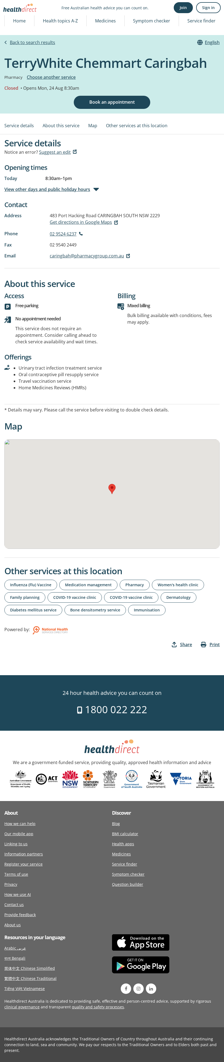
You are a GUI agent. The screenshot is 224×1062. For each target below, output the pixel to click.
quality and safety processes (98, 1006)
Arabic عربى (15, 948)
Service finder (201, 21)
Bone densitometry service (95, 610)
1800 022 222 (114, 709)
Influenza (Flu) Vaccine (30, 584)
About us (12, 924)
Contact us (14, 904)
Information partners (23, 854)
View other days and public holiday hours (47, 189)
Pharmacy (134, 584)
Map (92, 126)
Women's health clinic (178, 584)
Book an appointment (112, 102)
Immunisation (147, 610)
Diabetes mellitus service (33, 610)
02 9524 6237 (63, 234)
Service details (19, 126)
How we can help (20, 823)
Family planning (25, 597)
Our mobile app (18, 833)
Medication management (88, 584)
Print (215, 645)
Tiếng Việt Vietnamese (24, 988)
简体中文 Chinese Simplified (29, 968)
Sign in (208, 7)
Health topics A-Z (60, 21)
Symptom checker (151, 21)
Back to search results (32, 42)
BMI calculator (125, 833)
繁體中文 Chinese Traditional (30, 978)
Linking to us (16, 843)
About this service (61, 126)
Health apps (123, 843)
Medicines (105, 21)
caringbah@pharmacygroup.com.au (87, 256)
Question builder (127, 884)
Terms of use (16, 874)
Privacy (10, 884)
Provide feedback (20, 914)
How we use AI (17, 894)
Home (19, 21)
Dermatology (178, 597)
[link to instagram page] (138, 988)
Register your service (23, 864)
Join (183, 7)
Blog (116, 823)
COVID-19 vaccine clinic (74, 597)
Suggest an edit (55, 152)
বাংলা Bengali (14, 958)
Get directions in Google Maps (81, 222)
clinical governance (22, 1006)
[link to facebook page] (126, 988)
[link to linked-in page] (151, 988)
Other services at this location (136, 126)
